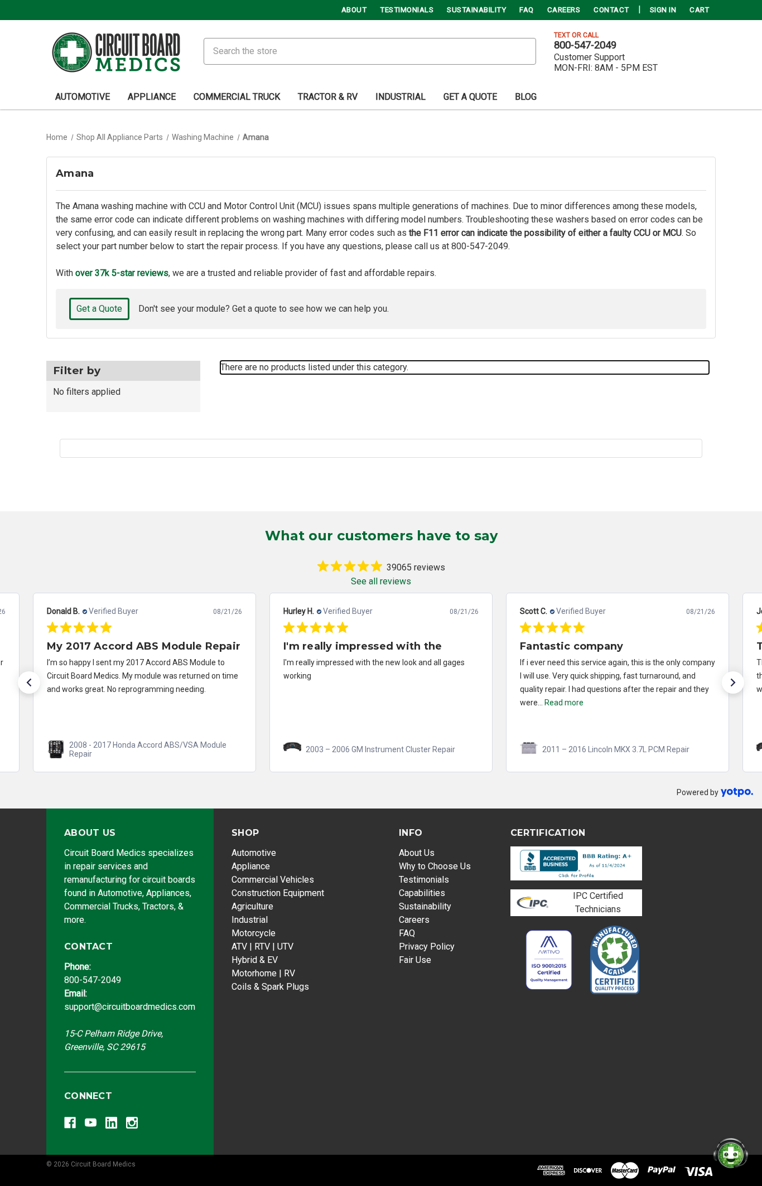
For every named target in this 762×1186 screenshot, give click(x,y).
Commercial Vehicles (273, 879)
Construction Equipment (278, 893)
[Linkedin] (111, 1123)
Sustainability (476, 10)
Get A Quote (470, 96)
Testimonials (406, 10)
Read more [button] (563, 702)
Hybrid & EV (255, 960)
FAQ (526, 10)
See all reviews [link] (381, 581)
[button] (29, 682)
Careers (564, 10)
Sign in (663, 10)
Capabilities (422, 893)
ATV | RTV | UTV (262, 946)
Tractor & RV (328, 96)
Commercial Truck (237, 96)
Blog (526, 96)
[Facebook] (70, 1123)
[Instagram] (132, 1123)
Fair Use (415, 960)
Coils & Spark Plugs (270, 986)
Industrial (400, 96)
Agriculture (252, 906)
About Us (417, 853)
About (354, 10)
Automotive (82, 96)
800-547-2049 (585, 45)
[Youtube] (91, 1123)
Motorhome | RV (263, 973)
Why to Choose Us (435, 866)
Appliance (152, 96)
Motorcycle (254, 933)
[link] (144, 749)
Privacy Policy (427, 946)
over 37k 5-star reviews (121, 273)
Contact (611, 10)
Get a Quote (99, 308)
